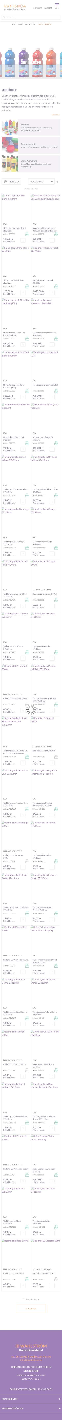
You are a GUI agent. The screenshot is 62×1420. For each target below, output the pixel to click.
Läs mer (56, 113)
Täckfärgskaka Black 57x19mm (12, 1222)
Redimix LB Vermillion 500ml (15, 959)
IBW (5, 224)
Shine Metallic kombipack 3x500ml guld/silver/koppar (45, 229)
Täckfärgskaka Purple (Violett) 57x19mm (44, 699)
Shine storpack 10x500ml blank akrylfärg (14, 334)
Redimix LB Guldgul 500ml (44, 750)
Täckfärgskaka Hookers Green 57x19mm (43, 908)
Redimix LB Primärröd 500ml (15, 1169)
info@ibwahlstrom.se (31, 1360)
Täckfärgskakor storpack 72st (45, 385)
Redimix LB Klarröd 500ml (14, 1064)
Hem (13, 24)
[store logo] (17, 7)
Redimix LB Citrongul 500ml (45, 594)
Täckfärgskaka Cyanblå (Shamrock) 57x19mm (42, 804)
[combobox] (31, 17)
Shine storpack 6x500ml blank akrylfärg (13, 386)
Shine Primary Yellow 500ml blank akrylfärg (45, 961)
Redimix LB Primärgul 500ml (15, 698)
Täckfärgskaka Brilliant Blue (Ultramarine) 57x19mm (15, 752)
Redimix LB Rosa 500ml (13, 1273)
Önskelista (37, 4)
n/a (4, 276)
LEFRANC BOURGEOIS (42, 590)
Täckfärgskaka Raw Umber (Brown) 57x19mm (44, 1117)
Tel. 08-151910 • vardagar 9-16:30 (31, 1356)
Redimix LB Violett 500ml (43, 1273)
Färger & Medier (27, 24)
